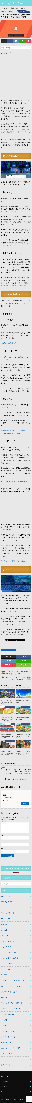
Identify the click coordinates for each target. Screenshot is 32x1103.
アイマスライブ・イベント (12, 980)
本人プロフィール (6, 1091)
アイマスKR (6, 1054)
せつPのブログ (16, 3)
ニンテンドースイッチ (9, 650)
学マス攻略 (6, 902)
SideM (5, 975)
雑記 (4, 935)
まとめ (5, 930)
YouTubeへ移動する (8, 343)
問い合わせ (4, 1086)
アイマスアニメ (8, 1031)
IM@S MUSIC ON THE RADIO (13, 986)
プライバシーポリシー (8, 1081)
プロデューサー (7, 1059)
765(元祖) (6, 969)
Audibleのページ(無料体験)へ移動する (14, 561)
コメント (4, 821)
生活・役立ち (7, 941)
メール (3, 842)
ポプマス (5, 919)
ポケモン (6, 896)
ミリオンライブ (8, 952)
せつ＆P (3, 768)
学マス (4, 907)
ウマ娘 (5, 1020)
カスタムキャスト (8, 1037)
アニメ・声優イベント (10, 1014)
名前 (2, 835)
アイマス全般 (7, 913)
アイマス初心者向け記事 (11, 1003)
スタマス (5, 1065)
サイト (3, 848)
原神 (4, 924)
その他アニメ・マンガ (10, 1009)
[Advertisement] (16, 78)
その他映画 (6, 1042)
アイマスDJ (7, 1025)
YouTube (24, 779)
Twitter (16, 779)
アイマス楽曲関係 (9, 992)
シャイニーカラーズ (10, 964)
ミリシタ (6, 947)
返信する (25, 803)
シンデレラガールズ (10, 958)
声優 (4, 997)
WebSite (8, 779)
